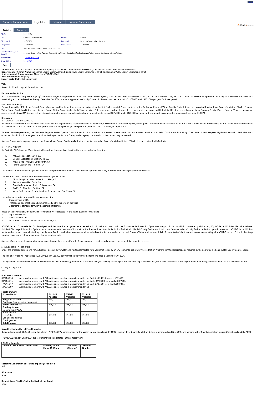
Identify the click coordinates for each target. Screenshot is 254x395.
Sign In (250, 2)
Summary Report (32, 58)
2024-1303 (28, 61)
